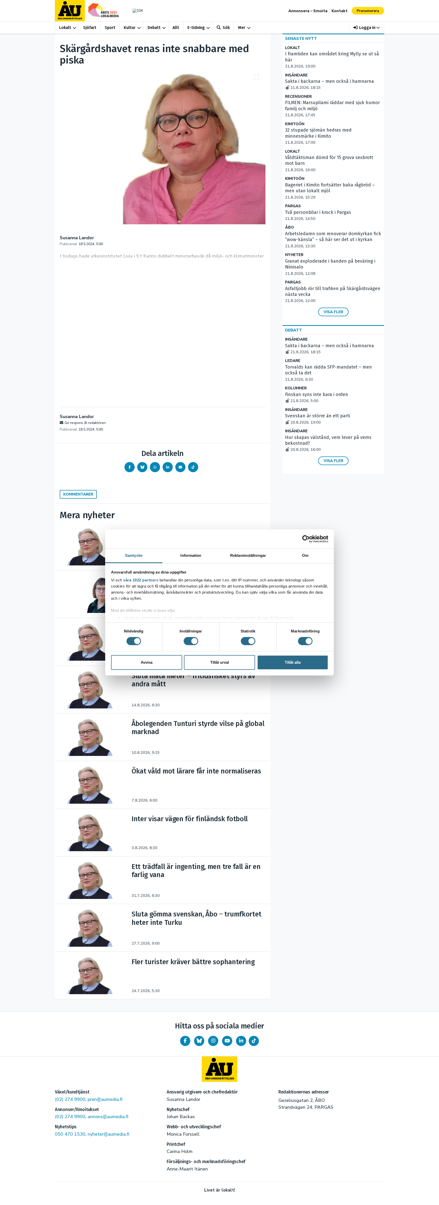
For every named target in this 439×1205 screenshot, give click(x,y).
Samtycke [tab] (134, 555)
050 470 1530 (70, 1134)
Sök (226, 27)
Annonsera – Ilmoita (307, 11)
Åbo (289, 227)
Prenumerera (368, 10)
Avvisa (146, 662)
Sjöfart (89, 27)
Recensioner (298, 96)
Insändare (296, 75)
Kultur (129, 27)
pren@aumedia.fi (105, 1099)
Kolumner (296, 388)
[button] (366, 28)
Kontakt (340, 11)
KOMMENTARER (78, 494)
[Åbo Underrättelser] (219, 1069)
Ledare (292, 360)
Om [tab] (305, 555)
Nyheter (294, 254)
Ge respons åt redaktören (85, 422)
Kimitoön (294, 124)
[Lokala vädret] (135, 10)
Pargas (293, 206)
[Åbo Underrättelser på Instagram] (213, 1041)
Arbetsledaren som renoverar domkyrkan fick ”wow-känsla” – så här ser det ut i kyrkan (333, 240)
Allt (176, 27)
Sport (110, 27)
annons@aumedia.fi (108, 1117)
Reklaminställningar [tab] (248, 555)
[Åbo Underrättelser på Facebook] (185, 1041)
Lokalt (65, 27)
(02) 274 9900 (70, 1099)
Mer (241, 27)
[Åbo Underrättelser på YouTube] (227, 1041)
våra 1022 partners (140, 580)
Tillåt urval (219, 662)
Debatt (154, 27)
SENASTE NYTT (301, 38)
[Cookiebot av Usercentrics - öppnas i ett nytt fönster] (306, 539)
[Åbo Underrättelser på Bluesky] (199, 1041)
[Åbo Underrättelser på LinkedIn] (241, 1041)
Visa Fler (333, 311)
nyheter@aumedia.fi (108, 1134)
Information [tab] (190, 555)
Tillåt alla (293, 662)
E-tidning (196, 27)
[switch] (191, 641)
